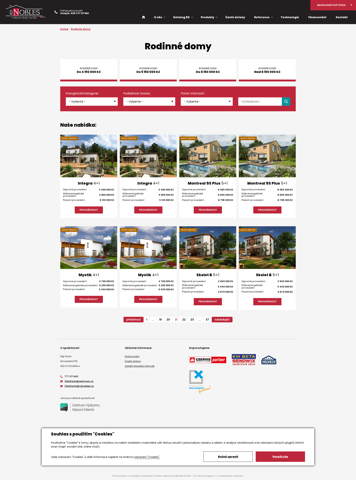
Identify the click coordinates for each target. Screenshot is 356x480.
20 (168, 319)
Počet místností (192, 93)
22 (184, 319)
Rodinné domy (80, 29)
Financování (132, 356)
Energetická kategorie (82, 93)
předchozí (133, 319)
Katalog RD (181, 17)
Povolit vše (280, 456)
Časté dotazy (133, 361)
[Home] (143, 17)
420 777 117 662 (80, 13)
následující (222, 319)
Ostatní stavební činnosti (139, 366)
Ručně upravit (228, 456)
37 (207, 319)
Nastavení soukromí (231, 475)
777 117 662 (71, 376)
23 (192, 319)
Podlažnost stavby (136, 93)
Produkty (207, 17)
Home (64, 29)
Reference (262, 17)
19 (160, 319)
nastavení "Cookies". (147, 457)
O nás (158, 17)
